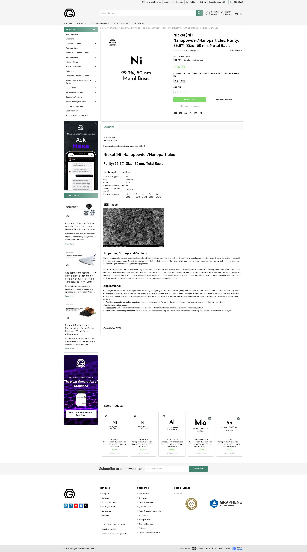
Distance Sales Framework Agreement (114, 534)
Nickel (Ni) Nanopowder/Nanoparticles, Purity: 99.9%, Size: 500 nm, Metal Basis (114, 443)
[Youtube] (76, 506)
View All (179, 493)
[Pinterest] (201, 113)
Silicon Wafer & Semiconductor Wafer (79, 81)
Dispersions (71, 88)
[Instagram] (71, 506)
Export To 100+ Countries (173, 2)
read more (69, 244)
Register (228, 14)
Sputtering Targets (74, 97)
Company (80, 23)
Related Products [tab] (112, 406)
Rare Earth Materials (74, 92)
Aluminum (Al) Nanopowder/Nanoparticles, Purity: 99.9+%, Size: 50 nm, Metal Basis (172, 443)
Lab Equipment (72, 111)
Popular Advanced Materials (77, 115)
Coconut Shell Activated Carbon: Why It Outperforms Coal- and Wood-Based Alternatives (79, 329)
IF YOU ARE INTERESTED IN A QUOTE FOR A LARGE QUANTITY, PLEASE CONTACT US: (207, 74)
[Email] (180, 113)
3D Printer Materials (74, 106)
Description (108, 127)
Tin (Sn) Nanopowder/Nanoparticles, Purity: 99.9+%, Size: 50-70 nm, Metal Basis (229, 443)
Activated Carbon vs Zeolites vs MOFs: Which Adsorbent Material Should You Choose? (80, 226)
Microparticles (72, 62)
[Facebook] (175, 113)
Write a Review (236, 50)
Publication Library (100, 23)
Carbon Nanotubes (73, 43)
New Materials (72, 34)
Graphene (70, 39)
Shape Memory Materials (76, 101)
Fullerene (70, 71)
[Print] (185, 113)
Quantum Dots (72, 48)
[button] (191, 504)
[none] (136, 66)
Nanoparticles (72, 57)
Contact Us (138, 23)
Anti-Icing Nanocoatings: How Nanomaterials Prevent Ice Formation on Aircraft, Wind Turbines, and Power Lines (80, 277)
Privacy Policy (106, 524)
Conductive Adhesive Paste (77, 76)
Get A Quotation (121, 23)
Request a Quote (224, 99)
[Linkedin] (196, 113)
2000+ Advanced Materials (151, 2)
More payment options (189, 106)
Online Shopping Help (109, 529)
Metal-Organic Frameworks (77, 53)
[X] (191, 113)
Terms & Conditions (119, 524)
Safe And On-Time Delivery (196, 2)
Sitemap (105, 515)
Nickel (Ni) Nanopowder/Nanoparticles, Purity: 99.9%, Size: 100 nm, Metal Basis (143, 443)
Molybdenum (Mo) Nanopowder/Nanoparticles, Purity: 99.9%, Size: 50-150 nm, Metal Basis (200, 443)
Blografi (68, 23)
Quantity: (178, 87)
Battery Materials (73, 66)
